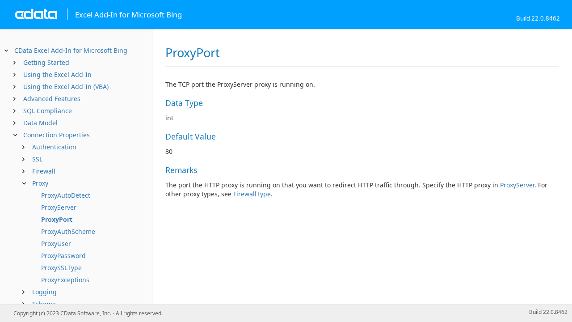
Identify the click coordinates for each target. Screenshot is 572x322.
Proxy (40, 183)
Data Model (40, 123)
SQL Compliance (47, 110)
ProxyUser (56, 243)
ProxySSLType (61, 267)
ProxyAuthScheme (68, 231)
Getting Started (46, 62)
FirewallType (252, 194)
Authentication (54, 147)
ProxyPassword (63, 255)
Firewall (43, 171)
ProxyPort (56, 219)
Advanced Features (51, 98)
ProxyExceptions (65, 279)
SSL (37, 159)
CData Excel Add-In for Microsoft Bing (70, 50)
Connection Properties (56, 135)
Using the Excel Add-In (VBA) (66, 86)
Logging (44, 292)
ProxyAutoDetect (65, 195)
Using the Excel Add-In (57, 74)
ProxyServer (58, 207)
